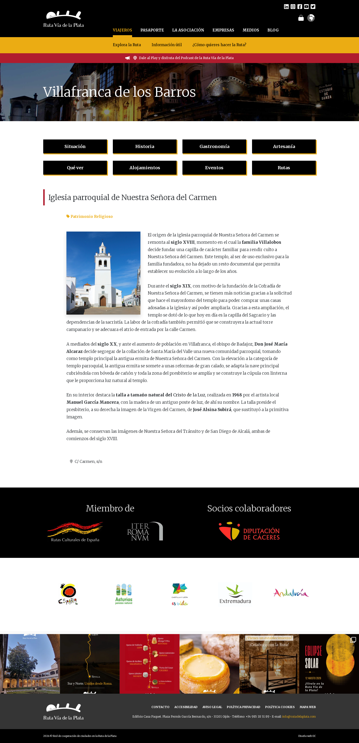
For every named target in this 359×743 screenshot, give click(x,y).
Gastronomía (214, 146)
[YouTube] (306, 6)
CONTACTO (160, 707)
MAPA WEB (308, 707)
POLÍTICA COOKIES (280, 707)
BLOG (273, 30)
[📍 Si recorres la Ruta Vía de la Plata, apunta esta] (209, 664)
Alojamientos (144, 167)
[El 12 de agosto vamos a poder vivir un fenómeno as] (329, 664)
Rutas (284, 167)
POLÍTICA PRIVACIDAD (243, 707)
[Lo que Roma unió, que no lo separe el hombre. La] (90, 664)
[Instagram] (293, 6)
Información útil (167, 44)
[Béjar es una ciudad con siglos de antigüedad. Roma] (30, 664)
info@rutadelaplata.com (299, 716)
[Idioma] (311, 19)
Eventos (214, 167)
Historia (144, 146)
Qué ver (75, 167)
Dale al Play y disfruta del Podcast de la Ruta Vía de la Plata (186, 58)
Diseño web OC (307, 736)
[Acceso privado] (301, 17)
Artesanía (284, 146)
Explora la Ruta (127, 44)
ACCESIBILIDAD (186, 707)
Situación (75, 146)
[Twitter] (313, 6)
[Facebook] (299, 6)
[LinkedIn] (286, 6)
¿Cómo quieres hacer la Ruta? (219, 44)
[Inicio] (63, 18)
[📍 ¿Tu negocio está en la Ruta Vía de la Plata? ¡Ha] (269, 664)
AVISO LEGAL (212, 707)
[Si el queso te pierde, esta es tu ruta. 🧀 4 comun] (150, 664)
